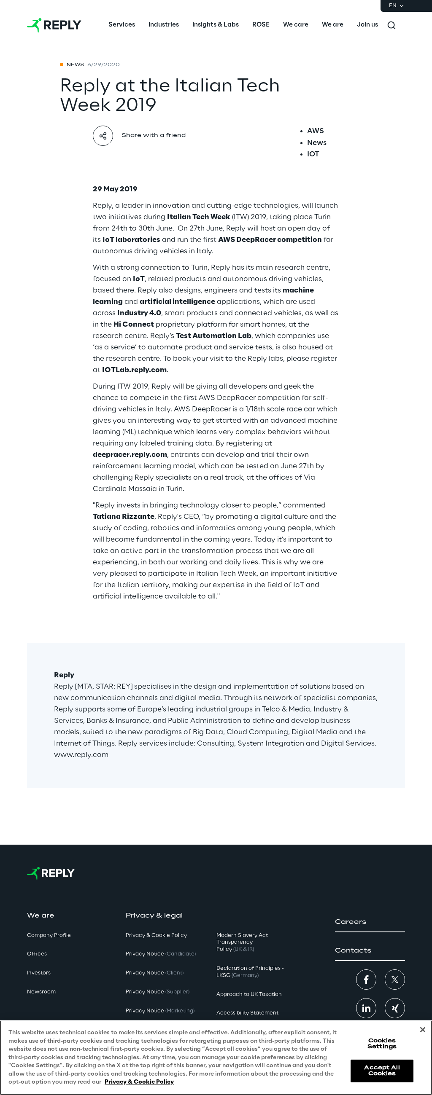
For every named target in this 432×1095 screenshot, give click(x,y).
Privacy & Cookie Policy (139, 1082)
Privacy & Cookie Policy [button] (156, 935)
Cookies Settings (382, 1043)
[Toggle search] (391, 25)
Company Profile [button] (49, 935)
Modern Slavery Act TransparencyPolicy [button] (242, 943)
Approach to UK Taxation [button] (249, 994)
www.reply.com (81, 755)
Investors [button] (39, 973)
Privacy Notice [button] (161, 954)
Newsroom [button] (41, 992)
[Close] (422, 1029)
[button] (370, 922)
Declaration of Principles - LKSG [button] (250, 972)
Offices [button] (37, 954)
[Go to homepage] (54, 25)
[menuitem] (121, 25)
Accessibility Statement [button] (247, 1013)
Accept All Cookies (382, 1070)
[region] (216, 1057)
